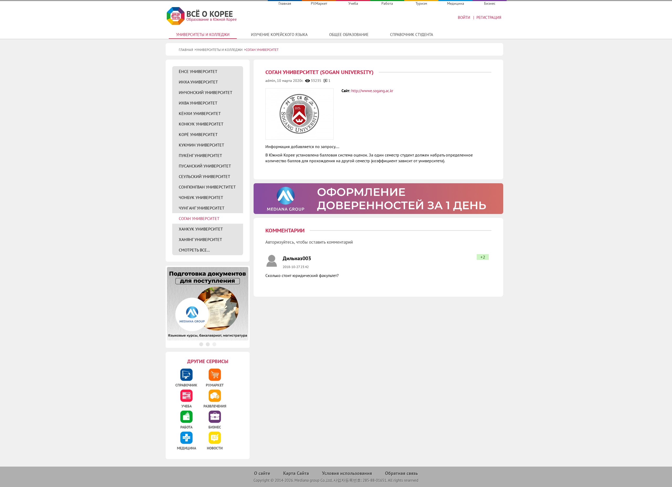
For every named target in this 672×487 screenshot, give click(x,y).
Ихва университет (198, 103)
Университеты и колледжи (202, 34)
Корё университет (198, 134)
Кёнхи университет (200, 113)
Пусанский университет (205, 166)
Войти (464, 17)
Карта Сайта (296, 473)
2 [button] (208, 344)
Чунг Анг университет (201, 208)
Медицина (455, 3)
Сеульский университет (204, 176)
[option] (378, 198)
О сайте (262, 473)
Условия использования (347, 473)
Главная (285, 3)
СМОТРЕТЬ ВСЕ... (194, 250)
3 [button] (214, 344)
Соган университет (199, 218)
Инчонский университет (205, 92)
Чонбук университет (201, 197)
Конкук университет (201, 124)
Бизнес (489, 3)
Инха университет (198, 82)
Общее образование (349, 34)
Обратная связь (401, 473)
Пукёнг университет (200, 155)
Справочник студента (411, 34)
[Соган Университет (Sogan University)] (299, 114)
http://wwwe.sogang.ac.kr (372, 90)
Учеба (353, 3)
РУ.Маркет (319, 3)
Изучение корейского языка (279, 34)
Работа (387, 3)
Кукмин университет (201, 145)
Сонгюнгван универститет (207, 187)
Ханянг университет (200, 239)
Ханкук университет (201, 229)
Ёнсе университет (198, 71)
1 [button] (201, 344)
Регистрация (488, 17)
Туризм (421, 3)
